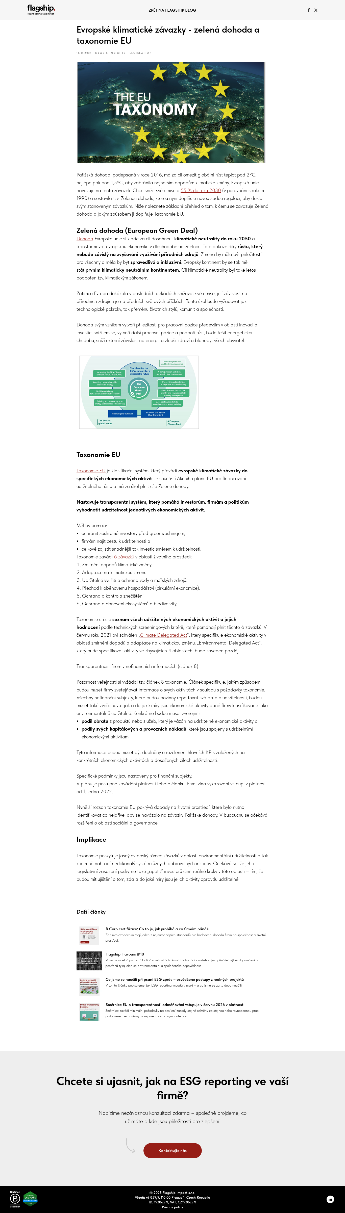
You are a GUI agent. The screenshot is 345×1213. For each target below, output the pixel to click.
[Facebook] (309, 10)
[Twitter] (316, 10)
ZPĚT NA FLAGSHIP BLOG (172, 10)
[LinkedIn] (330, 1202)
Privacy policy (172, 1207)
